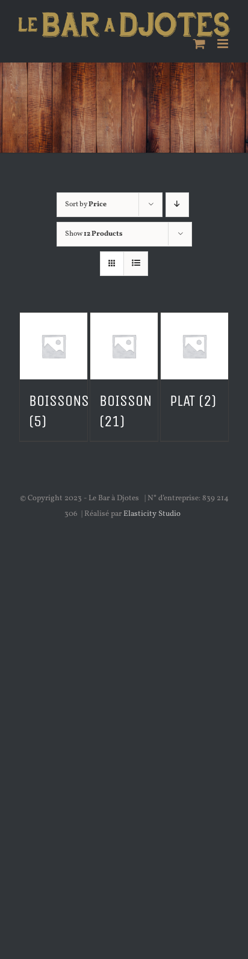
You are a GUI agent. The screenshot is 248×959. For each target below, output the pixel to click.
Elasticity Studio (152, 514)
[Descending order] (177, 204)
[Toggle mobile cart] (199, 43)
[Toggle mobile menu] (223, 43)
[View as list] (135, 263)
